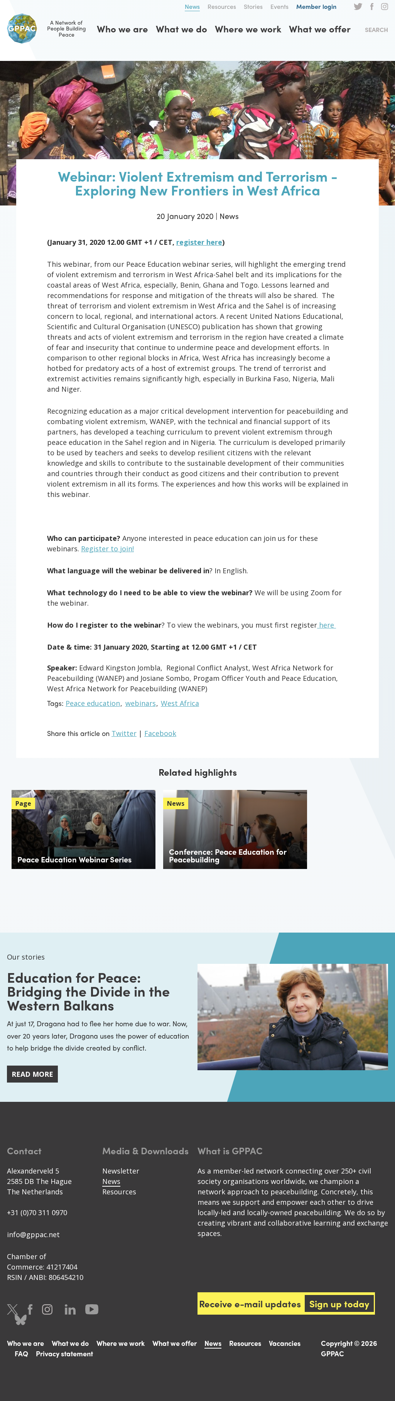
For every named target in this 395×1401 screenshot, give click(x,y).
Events (279, 6)
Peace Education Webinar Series (74, 859)
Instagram (384, 6)
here (327, 625)
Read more (32, 1074)
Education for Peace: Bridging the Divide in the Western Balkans (88, 991)
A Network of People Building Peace (66, 28)
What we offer (320, 28)
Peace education (93, 703)
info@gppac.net (33, 1234)
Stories (253, 6)
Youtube (91, 1309)
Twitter (358, 6)
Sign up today (339, 1303)
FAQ (21, 1353)
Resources (222, 6)
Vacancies (284, 1343)
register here (199, 242)
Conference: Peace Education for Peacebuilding (227, 855)
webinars (140, 703)
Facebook (371, 6)
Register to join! (107, 548)
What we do (181, 28)
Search (376, 29)
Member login (316, 6)
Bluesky (21, 1320)
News (192, 6)
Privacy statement (64, 1353)
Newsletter (120, 1170)
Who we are (122, 28)
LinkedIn (70, 1309)
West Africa (180, 703)
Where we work (248, 28)
